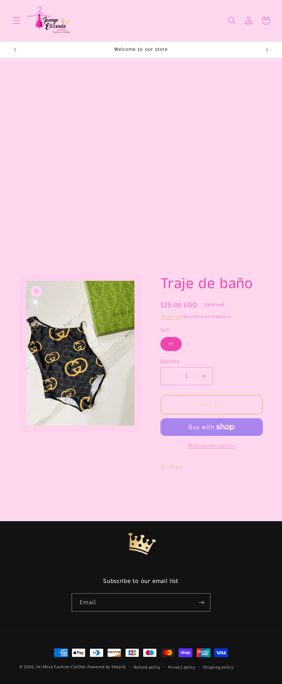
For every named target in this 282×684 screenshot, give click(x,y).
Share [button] (176, 466)
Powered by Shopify (106, 666)
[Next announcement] (267, 50)
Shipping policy (218, 667)
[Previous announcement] (15, 50)
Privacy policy (181, 667)
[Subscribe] (201, 602)
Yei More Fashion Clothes (61, 666)
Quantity (170, 361)
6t (175, 345)
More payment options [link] (211, 445)
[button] (16, 20)
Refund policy (147, 667)
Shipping (170, 316)
